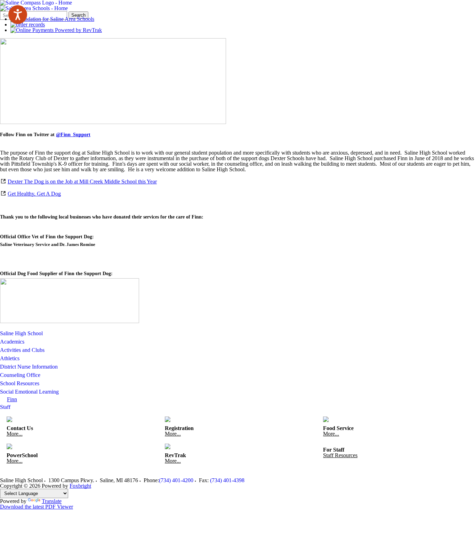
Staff (5, 407)
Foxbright (80, 486)
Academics (12, 342)
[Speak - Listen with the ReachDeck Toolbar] (17, 14)
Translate (52, 501)
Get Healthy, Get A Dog (34, 194)
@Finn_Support (73, 134)
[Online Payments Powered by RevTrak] (56, 30)
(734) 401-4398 (227, 480)
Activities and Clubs (22, 350)
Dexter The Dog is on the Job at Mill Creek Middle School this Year (82, 181)
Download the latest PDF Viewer (36, 507)
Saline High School (21, 333)
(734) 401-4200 (176, 480)
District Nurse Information (29, 367)
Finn (12, 399)
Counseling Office (20, 375)
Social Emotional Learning (29, 392)
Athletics (9, 358)
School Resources (19, 383)
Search (78, 15)
